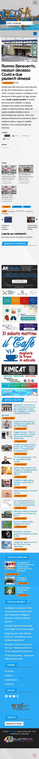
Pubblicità (9, 684)
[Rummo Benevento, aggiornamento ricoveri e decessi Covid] (26, 169)
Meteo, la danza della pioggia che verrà (23, 522)
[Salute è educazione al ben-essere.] (10, 590)
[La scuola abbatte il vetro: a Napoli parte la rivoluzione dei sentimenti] (7, 503)
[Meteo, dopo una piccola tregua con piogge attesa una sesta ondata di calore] (7, 470)
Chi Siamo (9, 671)
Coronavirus (20, 211)
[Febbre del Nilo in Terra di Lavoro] (7, 493)
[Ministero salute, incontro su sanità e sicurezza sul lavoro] (7, 514)
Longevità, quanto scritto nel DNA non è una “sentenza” (25, 544)
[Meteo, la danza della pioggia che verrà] (7, 524)
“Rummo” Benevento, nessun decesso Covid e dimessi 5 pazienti (8, 177)
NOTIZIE (27, 206)
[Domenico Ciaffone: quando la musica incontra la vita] (7, 534)
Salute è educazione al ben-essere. (24, 589)
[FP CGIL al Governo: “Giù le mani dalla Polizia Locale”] (7, 460)
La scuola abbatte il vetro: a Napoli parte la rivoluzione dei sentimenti (24, 502)
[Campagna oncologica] (10, 580)
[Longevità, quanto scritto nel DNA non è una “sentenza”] (7, 545)
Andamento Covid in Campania (5, 227)
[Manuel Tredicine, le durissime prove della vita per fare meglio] (7, 424)
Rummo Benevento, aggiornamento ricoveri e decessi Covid (26, 177)
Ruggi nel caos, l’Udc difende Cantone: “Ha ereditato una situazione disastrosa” (25, 435)
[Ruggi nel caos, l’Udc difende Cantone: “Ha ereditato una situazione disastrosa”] (7, 435)
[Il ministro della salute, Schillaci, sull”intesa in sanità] (7, 483)
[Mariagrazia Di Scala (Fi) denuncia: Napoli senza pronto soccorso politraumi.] (10, 565)
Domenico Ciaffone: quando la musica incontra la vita (25, 533)
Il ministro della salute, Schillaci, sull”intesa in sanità (24, 482)
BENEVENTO (17, 206)
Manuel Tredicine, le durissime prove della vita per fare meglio (24, 423)
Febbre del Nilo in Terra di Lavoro (25, 491)
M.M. (17, 83)
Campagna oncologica (21, 578)
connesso (12, 237)
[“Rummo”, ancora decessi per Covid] (9, 190)
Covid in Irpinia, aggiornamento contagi (32, 227)
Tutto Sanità (12, 731)
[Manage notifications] (34, 755)
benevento (11, 211)
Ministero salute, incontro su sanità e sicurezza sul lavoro (25, 513)
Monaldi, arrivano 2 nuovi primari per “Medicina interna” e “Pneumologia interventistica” (25, 447)
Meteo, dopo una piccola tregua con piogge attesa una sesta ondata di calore (25, 470)
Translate (26, 26)
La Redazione (11, 680)
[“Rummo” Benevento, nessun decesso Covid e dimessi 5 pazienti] (9, 169)
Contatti (8, 675)
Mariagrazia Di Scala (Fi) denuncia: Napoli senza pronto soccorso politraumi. (25, 566)
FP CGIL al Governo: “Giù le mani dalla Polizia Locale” (25, 459)
